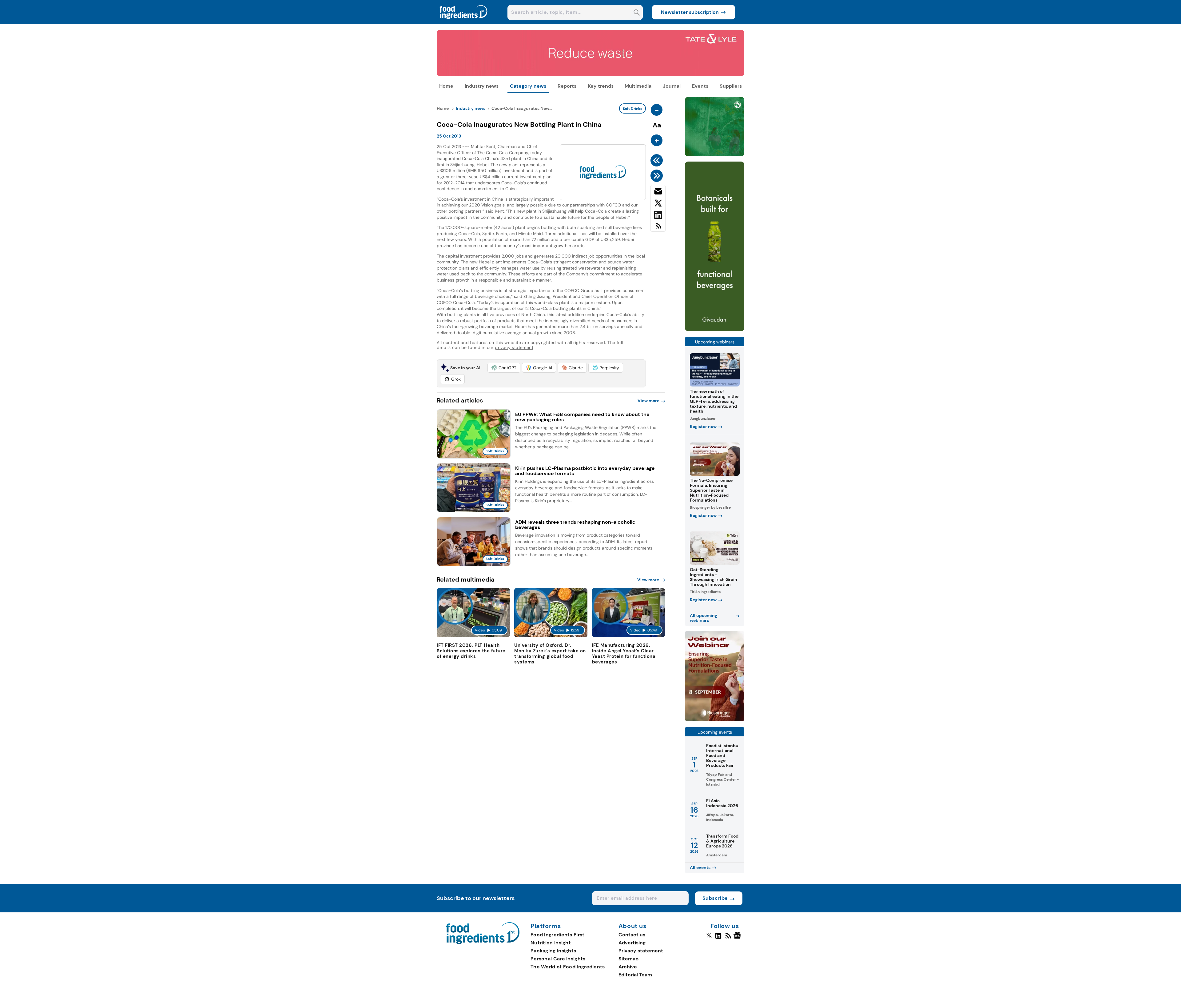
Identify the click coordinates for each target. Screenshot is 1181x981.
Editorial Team (635, 975)
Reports (567, 86)
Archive (627, 967)
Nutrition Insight (551, 943)
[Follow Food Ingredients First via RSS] (728, 938)
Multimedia (638, 86)
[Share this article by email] (658, 192)
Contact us (631, 935)
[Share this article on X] (658, 204)
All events (700, 867)
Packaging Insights (553, 951)
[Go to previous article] (657, 160)
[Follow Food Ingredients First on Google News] (738, 938)
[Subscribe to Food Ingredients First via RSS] (658, 228)
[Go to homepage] (482, 942)
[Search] (636, 13)
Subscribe (715, 898)
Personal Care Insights (558, 959)
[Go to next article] (657, 176)
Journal (672, 86)
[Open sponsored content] (590, 74)
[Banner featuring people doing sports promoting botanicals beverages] (714, 329)
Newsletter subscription (690, 12)
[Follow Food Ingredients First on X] (709, 938)
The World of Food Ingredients (568, 967)
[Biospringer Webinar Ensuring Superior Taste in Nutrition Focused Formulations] (714, 720)
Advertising (632, 943)
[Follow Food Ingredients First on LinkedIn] (718, 938)
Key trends (601, 86)
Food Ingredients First (558, 935)
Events (700, 86)
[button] (503, 368)
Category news (528, 86)
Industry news (482, 86)
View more (648, 400)
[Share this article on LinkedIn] (658, 216)
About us (632, 926)
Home (446, 86)
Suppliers (731, 86)
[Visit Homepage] (464, 22)
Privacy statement (640, 951)
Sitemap (628, 959)
